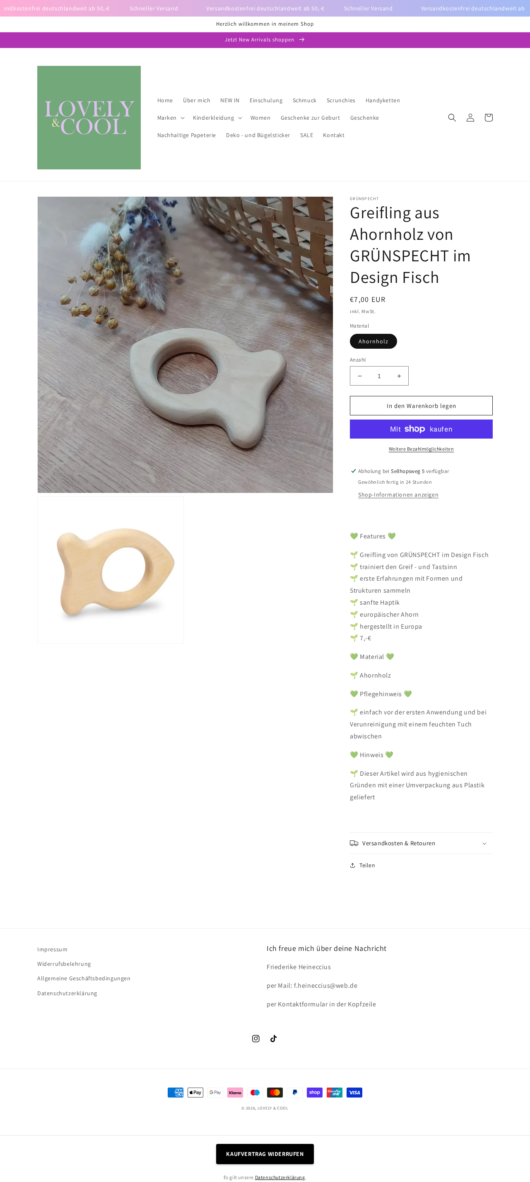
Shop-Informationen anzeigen (398, 494)
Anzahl (358, 359)
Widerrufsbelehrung (64, 963)
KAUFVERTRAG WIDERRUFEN (265, 1154)
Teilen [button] (367, 865)
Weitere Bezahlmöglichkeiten (421, 449)
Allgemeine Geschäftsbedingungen (84, 978)
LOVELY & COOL (273, 1108)
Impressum (52, 949)
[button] (170, 117)
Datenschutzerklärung (67, 993)
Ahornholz (373, 341)
